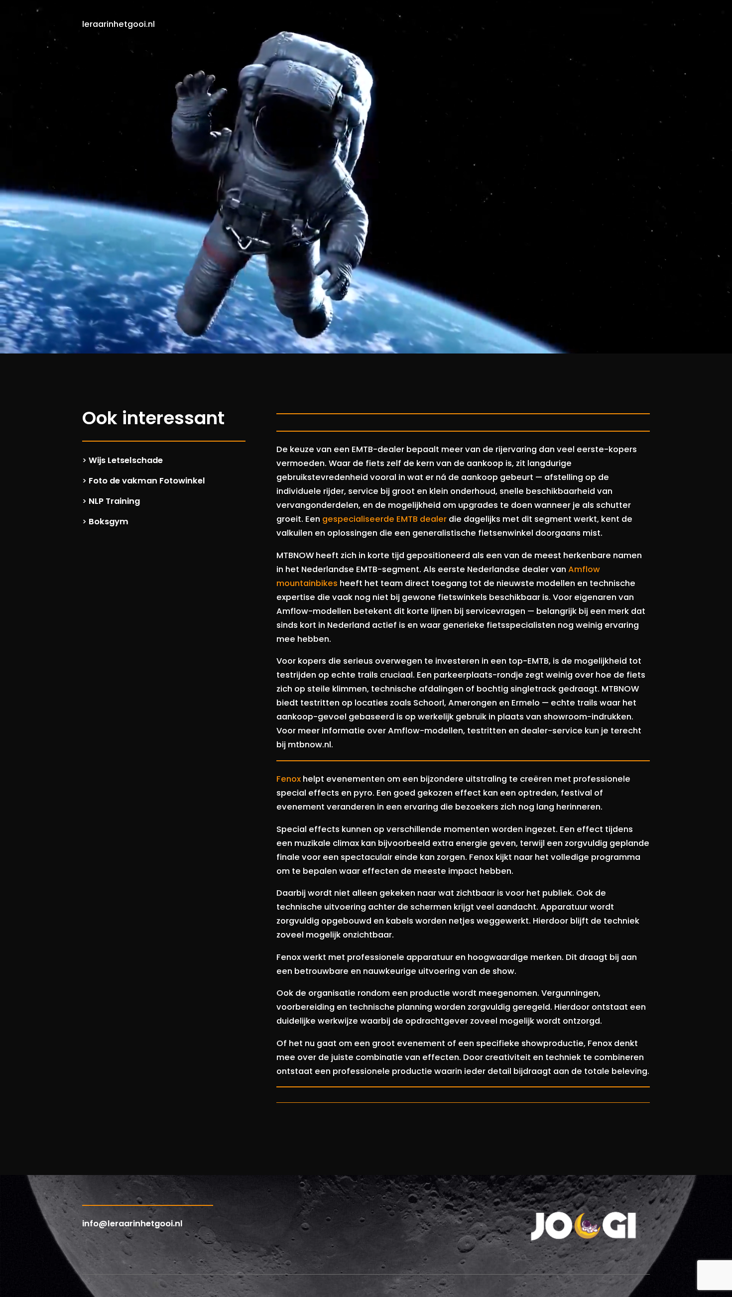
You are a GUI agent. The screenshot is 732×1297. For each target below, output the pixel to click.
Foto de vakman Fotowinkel (147, 480)
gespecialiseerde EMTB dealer (384, 519)
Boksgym (108, 521)
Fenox (288, 779)
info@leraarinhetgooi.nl (132, 1223)
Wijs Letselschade (126, 460)
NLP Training (114, 501)
